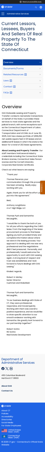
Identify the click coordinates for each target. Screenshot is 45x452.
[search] (36, 7)
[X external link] (7, 368)
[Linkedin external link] (11, 368)
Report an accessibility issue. (32, 2)
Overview (8, 62)
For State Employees (11, 425)
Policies (4, 413)
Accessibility (7, 416)
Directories (6, 419)
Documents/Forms (13, 68)
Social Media (7, 422)
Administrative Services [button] (12, 13)
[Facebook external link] (3, 368)
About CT (5, 410)
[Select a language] (41, 7)
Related (13, 74)
